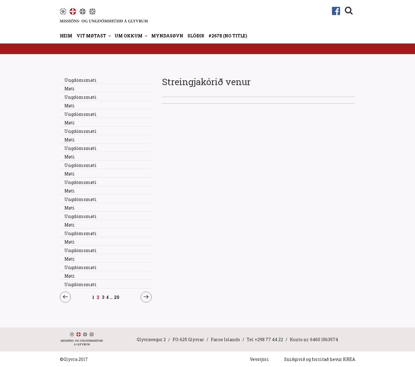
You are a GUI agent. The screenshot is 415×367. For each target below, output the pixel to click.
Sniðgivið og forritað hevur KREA (319, 359)
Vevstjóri (259, 359)
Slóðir (195, 36)
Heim (66, 36)
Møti (69, 89)
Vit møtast (91, 36)
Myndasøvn (167, 36)
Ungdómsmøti (80, 80)
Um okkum (128, 36)
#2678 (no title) (227, 36)
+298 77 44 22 (269, 339)
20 (117, 297)
